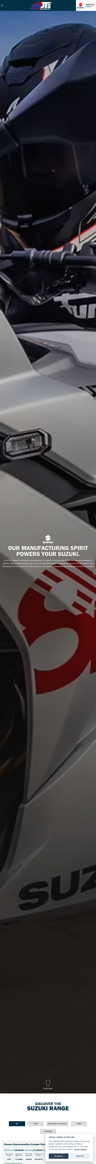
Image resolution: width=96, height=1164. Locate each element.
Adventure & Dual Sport (57, 1124)
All (17, 1124)
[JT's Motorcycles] (40, 5)
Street (79, 1124)
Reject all (80, 1156)
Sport (36, 1124)
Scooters (48, 1131)
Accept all (58, 1156)
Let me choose (80, 1149)
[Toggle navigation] (2, 5)
